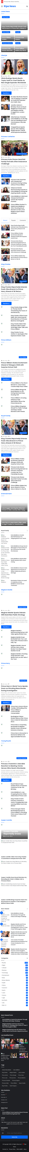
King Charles (6, 17)
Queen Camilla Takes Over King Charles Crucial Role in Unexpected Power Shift (13, 857)
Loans (3, 992)
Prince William (6, 32)
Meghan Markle (13, 1072)
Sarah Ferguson (13, 1085)
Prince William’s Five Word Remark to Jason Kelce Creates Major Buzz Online (19, 384)
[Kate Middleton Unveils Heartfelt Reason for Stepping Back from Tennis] (5, 539)
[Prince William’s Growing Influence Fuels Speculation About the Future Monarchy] (1, 397)
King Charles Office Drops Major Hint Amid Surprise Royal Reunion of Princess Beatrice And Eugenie (19, 318)
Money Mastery (6, 980)
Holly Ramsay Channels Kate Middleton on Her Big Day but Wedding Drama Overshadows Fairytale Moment (19, 120)
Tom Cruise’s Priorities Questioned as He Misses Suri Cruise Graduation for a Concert (19, 942)
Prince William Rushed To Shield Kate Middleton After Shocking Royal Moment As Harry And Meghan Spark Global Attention (19, 209)
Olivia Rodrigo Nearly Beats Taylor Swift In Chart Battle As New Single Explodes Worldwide (13, 80)
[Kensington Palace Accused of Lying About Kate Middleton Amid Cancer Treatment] (5, 583)
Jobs (3, 1002)
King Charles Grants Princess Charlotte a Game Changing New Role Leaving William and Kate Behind (19, 802)
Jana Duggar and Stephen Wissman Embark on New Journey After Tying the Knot (13, 509)
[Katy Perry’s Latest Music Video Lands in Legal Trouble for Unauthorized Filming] (14, 519)
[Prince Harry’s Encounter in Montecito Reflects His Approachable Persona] (1, 733)
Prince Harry (21, 1075)
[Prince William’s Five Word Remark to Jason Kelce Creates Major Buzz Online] (1, 383)
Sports (3, 990)
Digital (3, 965)
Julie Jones (4, 157)
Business (4, 970)
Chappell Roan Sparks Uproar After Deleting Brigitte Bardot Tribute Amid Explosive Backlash (18, 129)
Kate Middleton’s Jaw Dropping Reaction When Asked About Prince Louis (19, 794)
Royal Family (5, 1085)
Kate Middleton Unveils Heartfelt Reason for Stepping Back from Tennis (18, 536)
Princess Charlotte (6, 1080)
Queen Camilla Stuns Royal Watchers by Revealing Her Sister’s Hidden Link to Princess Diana (14, 879)
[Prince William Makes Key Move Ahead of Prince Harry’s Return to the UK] (21, 46)
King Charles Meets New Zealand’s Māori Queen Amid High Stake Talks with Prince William (19, 326)
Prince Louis (4, 1077)
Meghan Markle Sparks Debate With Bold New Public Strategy (13, 614)
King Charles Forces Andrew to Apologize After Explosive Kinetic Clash (19, 334)
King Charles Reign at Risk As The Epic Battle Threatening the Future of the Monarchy (19, 309)
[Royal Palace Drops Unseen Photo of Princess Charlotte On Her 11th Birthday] (1, 783)
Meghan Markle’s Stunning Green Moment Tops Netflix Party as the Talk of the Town (19, 656)
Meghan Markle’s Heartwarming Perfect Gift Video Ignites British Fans (19, 632)
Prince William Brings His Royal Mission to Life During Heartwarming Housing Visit (18, 392)
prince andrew (22, 1072)
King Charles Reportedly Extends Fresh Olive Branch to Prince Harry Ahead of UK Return (14, 28)
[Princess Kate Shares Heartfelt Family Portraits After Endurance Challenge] (7, 46)
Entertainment (5, 975)
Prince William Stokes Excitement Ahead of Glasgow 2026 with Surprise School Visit (19, 235)
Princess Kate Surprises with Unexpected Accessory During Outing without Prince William (19, 182)
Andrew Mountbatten (6, 1069)
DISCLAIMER (20, 1149)
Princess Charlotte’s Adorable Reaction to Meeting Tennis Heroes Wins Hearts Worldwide (13, 766)
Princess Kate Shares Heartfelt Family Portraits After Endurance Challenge (14, 161)
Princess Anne (13, 1077)
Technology (5, 972)
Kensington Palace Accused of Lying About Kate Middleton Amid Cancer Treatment (19, 583)
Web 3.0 (4, 1005)
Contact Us (5, 1149)
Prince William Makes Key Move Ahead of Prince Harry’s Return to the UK (19, 257)
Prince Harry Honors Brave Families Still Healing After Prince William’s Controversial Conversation (19, 709)
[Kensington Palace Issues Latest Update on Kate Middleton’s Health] (5, 1046)
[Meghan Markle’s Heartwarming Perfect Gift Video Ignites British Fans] (1, 630)
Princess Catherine (7, 43)
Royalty (18, 32)
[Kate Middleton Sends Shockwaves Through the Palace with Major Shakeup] (5, 917)
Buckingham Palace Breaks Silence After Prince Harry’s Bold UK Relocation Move (19, 719)
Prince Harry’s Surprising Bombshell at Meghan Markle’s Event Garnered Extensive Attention (18, 727)
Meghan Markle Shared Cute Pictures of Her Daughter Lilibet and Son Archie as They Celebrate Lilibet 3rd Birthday (19, 951)
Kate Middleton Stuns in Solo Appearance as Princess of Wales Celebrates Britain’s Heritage (19, 570)
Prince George (13, 1075)
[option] (14, 33)
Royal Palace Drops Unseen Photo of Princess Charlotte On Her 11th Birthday (19, 786)
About (25, 1149)
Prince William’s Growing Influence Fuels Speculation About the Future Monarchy (18, 400)
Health (3, 982)
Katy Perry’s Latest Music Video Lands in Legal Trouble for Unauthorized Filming (14, 524)
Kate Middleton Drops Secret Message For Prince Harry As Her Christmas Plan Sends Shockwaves (19, 548)
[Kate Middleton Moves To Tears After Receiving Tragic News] (5, 1057)
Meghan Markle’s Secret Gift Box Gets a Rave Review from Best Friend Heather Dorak (18, 648)
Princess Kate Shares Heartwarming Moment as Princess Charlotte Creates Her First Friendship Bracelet (19, 243)
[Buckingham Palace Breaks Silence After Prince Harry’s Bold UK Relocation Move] (1, 716)
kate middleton (16, 1069)
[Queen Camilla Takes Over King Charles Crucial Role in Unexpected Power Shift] (14, 847)
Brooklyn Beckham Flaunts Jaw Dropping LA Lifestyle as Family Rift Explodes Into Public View (19, 99)
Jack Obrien (5, 76)
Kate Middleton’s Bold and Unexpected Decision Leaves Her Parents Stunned (19, 198)
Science (4, 995)
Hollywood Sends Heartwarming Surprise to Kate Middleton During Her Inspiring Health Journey (19, 190)
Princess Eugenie (16, 1080)
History (4, 985)
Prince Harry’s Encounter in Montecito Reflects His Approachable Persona (19, 735)
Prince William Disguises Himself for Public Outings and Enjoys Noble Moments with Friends (19, 408)
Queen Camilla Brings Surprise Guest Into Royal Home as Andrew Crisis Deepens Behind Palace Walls (14, 901)
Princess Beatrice (21, 1077)
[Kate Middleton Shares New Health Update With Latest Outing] (5, 562)
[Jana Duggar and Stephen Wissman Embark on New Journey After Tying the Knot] (14, 504)
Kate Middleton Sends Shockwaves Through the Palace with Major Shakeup (18, 914)
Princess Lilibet (5, 1083)
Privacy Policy (12, 1149)
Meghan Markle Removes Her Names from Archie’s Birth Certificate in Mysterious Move (19, 934)
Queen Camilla (22, 1083)
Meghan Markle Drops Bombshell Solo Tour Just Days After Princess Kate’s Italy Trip (19, 639)
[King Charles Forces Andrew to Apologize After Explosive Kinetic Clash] (1, 332)
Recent (5, 220)
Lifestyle (4, 967)
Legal (3, 997)
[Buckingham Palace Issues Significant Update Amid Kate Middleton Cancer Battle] (14, 1046)
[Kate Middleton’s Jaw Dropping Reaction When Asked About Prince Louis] (1, 792)
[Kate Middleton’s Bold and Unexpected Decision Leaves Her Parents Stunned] (5, 198)
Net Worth (4, 1000)
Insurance (4, 987)
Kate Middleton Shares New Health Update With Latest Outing (18, 560)
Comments (23, 220)
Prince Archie (5, 1075)
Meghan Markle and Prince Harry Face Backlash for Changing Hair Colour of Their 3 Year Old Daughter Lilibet (19, 926)
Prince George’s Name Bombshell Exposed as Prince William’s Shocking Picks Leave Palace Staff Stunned (19, 812)
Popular (13, 220)
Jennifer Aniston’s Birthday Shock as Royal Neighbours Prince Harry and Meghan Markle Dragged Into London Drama (18, 109)
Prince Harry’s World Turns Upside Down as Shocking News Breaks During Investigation (14, 688)
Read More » (6, 93)
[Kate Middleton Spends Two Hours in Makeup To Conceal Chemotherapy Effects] (14, 1055)
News (3, 977)
